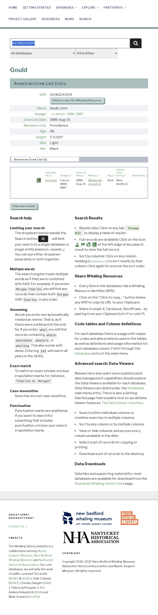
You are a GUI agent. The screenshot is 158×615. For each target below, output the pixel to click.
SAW (46, 583)
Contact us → (18, 526)
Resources (51, 19)
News (69, 19)
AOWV (14, 578)
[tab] (45, 159)
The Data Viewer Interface (122, 403)
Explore (88, 7)
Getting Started (37, 7)
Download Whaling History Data (99, 484)
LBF (41, 587)
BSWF (13, 583)
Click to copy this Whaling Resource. (77, 100)
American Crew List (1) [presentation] (30, 159)
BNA (38, 592)
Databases (65, 7)
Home (13, 7)
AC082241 (51, 180)
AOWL (26, 578)
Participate (113, 7)
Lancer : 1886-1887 (69, 114)
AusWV (33, 596)
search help (24, 206)
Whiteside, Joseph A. (95, 182)
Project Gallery (23, 19)
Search (85, 19)
